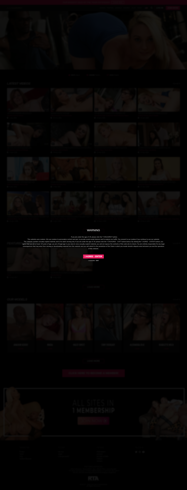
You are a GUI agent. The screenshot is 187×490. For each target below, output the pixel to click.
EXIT (97, 261)
